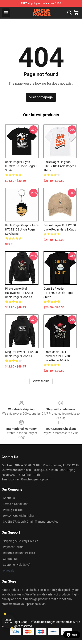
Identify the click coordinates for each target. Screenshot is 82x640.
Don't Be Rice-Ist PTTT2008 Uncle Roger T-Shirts (60, 293)
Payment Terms (13, 547)
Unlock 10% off (8, 621)
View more (41, 381)
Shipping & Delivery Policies (20, 541)
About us (9, 498)
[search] (69, 12)
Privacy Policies (13, 509)
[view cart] (76, 12)
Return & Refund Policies (19, 553)
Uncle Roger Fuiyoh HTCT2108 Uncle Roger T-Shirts (21, 166)
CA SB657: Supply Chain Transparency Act (30, 521)
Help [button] (74, 634)
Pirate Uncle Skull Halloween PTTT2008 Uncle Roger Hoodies (19, 293)
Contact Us (10, 558)
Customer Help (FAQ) (16, 564)
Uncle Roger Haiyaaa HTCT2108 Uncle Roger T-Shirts (60, 166)
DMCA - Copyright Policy (18, 515)
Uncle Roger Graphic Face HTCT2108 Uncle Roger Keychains (21, 229)
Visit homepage (41, 97)
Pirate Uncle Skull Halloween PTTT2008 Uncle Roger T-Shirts (57, 356)
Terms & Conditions (15, 504)
